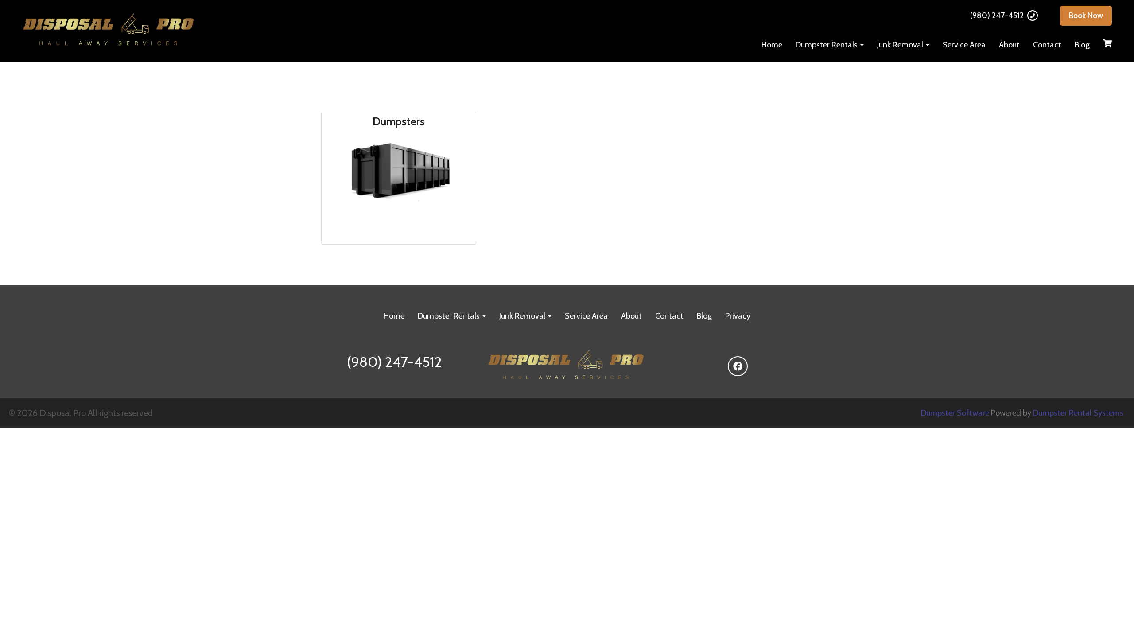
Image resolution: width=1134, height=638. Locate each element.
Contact (1047, 45)
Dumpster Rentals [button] (827, 45)
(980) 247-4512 (997, 15)
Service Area (964, 45)
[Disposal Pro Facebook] (738, 366)
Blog (1082, 45)
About (1009, 45)
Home (771, 45)
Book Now (1086, 15)
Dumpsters (399, 122)
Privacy (737, 316)
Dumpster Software (955, 413)
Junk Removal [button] (901, 45)
